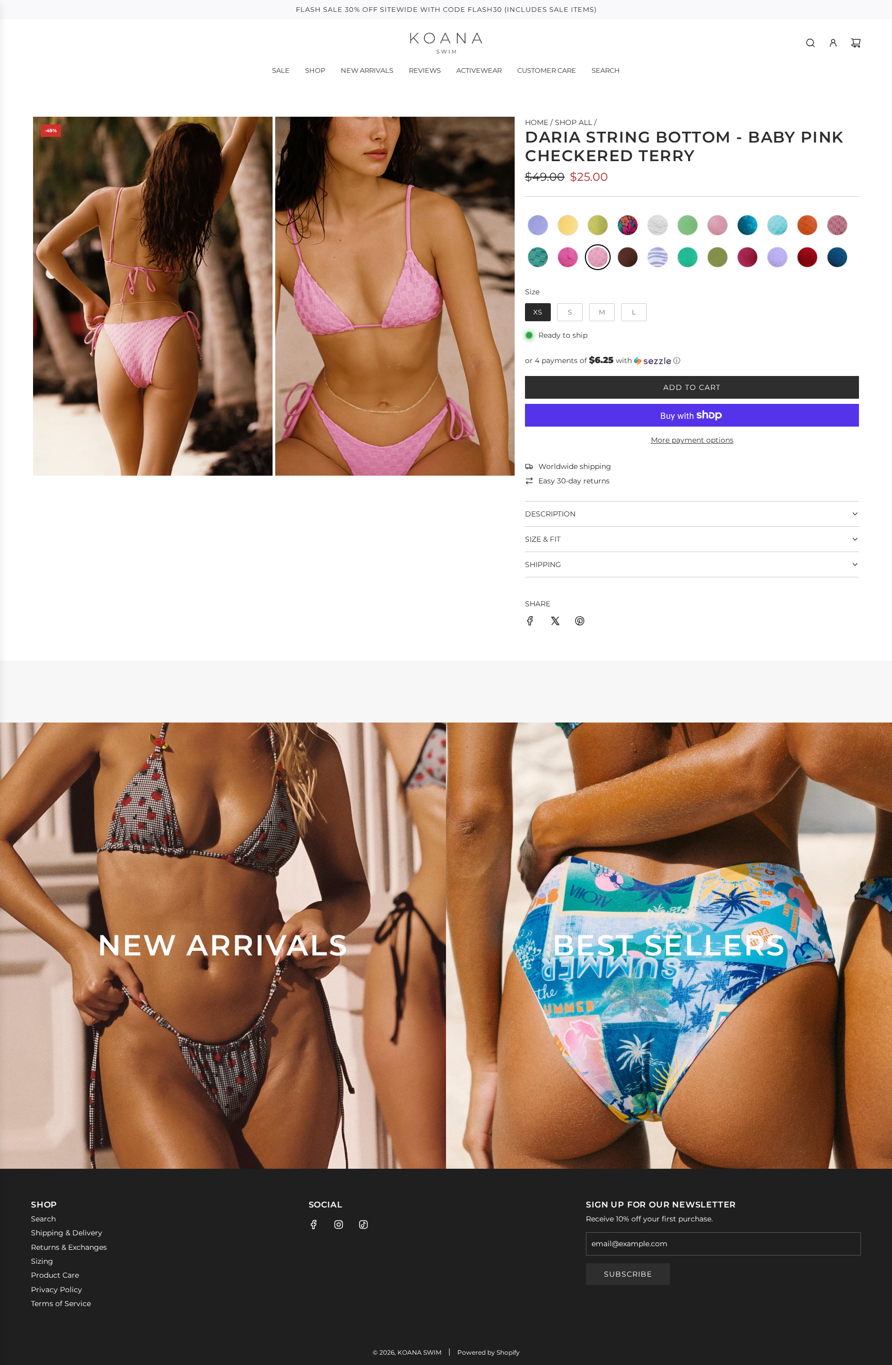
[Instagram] (338, 1224)
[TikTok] (363, 1224)
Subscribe (628, 1274)
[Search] (810, 43)
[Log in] (833, 43)
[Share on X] (555, 622)
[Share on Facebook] (530, 622)
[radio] (538, 225)
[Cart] (856, 43)
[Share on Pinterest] (579, 622)
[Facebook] (313, 1224)
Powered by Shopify (488, 1352)
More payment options (692, 440)
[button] (692, 360)
